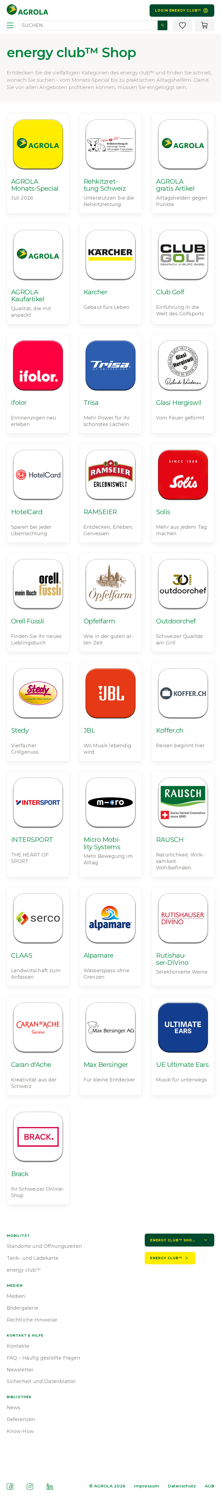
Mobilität (18, 1236)
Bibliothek (19, 1397)
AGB (209, 1485)
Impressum (146, 1485)
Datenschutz (182, 1485)
